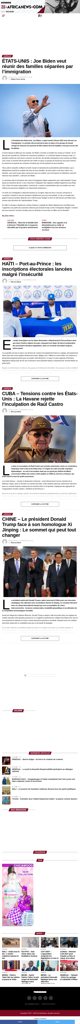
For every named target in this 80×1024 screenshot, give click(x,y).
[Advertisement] (40, 39)
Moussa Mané (16, 282)
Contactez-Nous (48, 1004)
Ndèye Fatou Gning (18, 79)
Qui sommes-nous (32, 1004)
